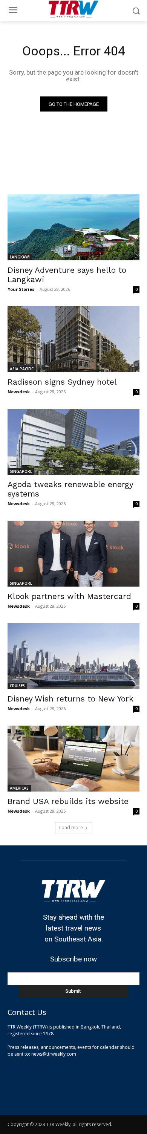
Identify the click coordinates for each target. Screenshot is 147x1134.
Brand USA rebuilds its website (68, 801)
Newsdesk (19, 391)
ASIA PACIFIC (22, 368)
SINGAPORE (21, 471)
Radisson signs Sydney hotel (62, 382)
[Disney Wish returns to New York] (73, 656)
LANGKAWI (20, 257)
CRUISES (17, 685)
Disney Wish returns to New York (70, 698)
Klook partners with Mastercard (69, 596)
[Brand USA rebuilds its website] (73, 759)
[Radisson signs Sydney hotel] (73, 339)
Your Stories (21, 289)
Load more (71, 827)
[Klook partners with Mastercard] (73, 554)
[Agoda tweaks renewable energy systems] (73, 442)
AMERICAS (19, 788)
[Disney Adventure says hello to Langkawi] (73, 227)
